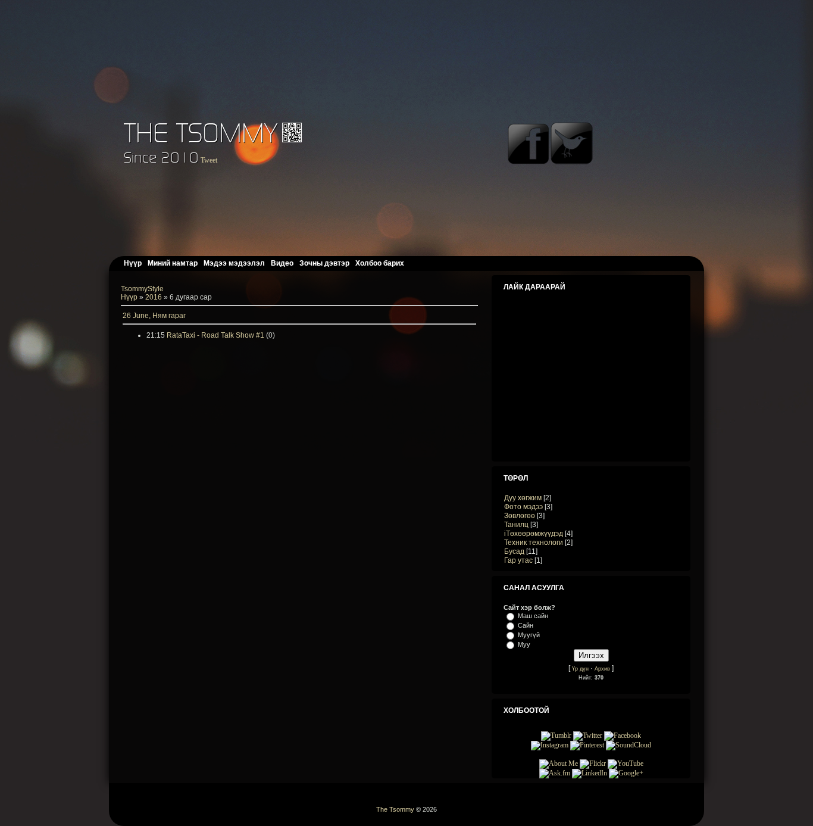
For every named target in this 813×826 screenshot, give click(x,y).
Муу (524, 644)
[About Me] (558, 763)
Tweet (209, 160)
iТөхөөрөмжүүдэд (533, 533)
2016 (153, 297)
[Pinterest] (587, 745)
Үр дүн (580, 669)
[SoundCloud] (628, 745)
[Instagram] (549, 745)
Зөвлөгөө (519, 516)
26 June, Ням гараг (154, 315)
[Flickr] (593, 763)
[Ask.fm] (554, 773)
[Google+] (626, 773)
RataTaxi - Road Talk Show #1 (215, 335)
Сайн (525, 625)
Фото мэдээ (523, 507)
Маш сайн (533, 615)
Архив (602, 669)
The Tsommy (200, 132)
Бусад (514, 551)
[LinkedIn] (589, 773)
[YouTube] (625, 763)
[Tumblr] (556, 735)
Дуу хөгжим (523, 498)
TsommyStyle (142, 289)
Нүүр (129, 297)
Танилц (516, 524)
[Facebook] (622, 735)
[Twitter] (587, 735)
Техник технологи (533, 542)
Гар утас (518, 560)
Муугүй (529, 634)
